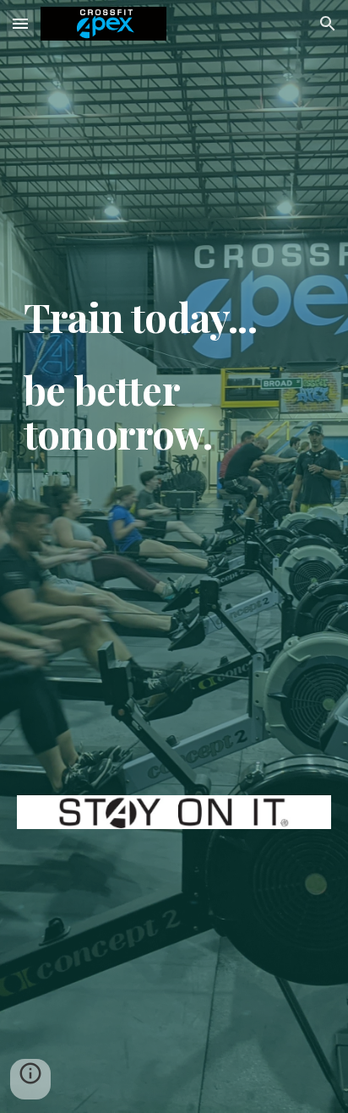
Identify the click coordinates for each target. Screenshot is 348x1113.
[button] (20, 23)
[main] (174, 539)
